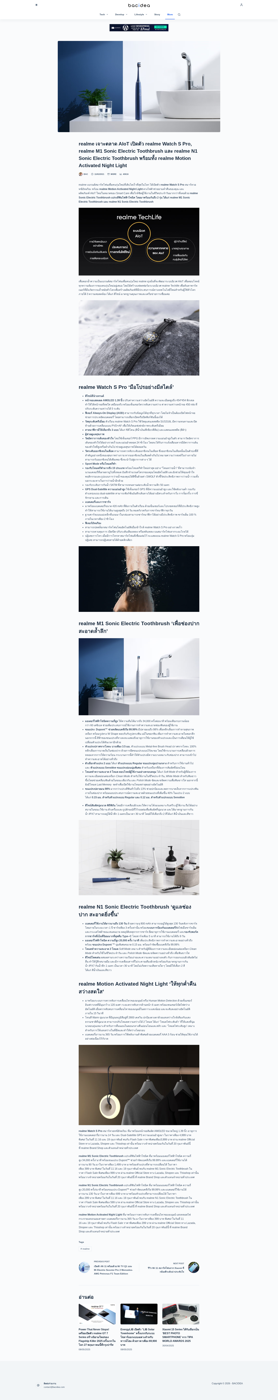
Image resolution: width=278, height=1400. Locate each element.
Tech (102, 14)
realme (85, 1248)
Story (157, 14)
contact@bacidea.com (54, 1387)
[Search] (179, 14)
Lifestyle (139, 14)
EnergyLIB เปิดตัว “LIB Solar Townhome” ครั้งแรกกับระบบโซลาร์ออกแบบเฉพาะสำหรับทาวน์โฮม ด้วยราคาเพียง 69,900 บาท (138, 1337)
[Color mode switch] (36, 5)
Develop (119, 14)
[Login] (241, 5)
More (170, 14)
